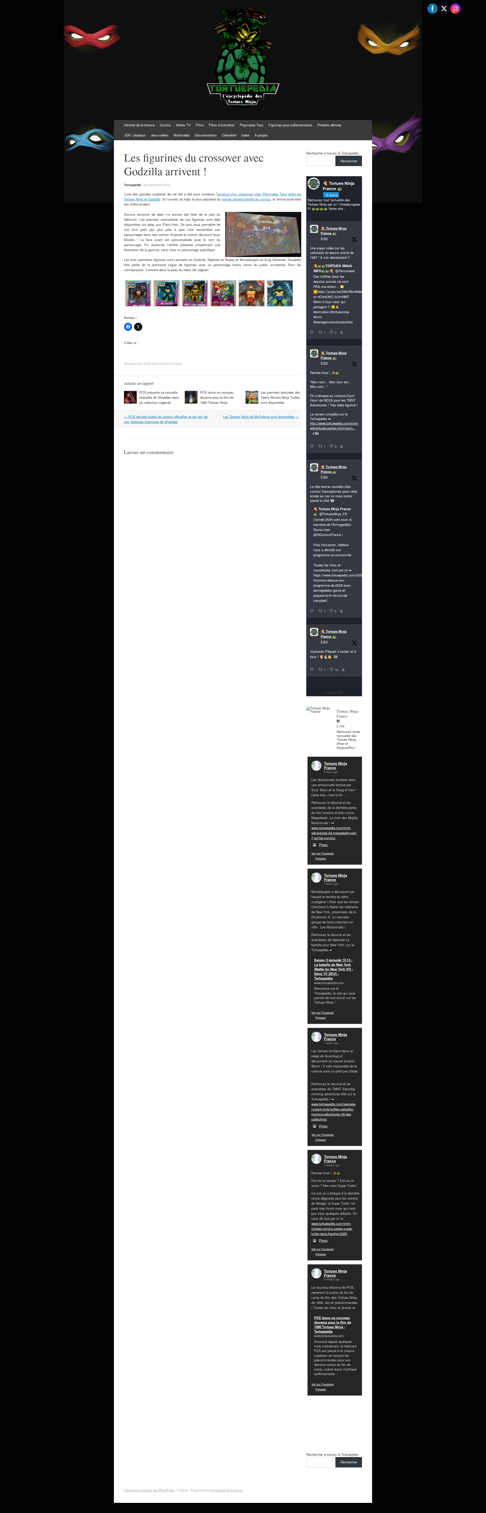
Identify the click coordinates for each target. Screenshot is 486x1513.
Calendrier (229, 135)
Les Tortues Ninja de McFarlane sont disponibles (261, 416)
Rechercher (348, 160)
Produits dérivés (329, 125)
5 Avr (324, 238)
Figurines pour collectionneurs (290, 125)
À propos (261, 135)
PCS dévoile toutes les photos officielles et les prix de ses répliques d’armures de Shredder (166, 419)
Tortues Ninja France (335, 765)
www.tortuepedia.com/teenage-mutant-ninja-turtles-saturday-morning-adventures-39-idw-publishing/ (333, 1112)
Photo (323, 844)
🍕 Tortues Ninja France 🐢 (334, 231)
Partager (320, 858)
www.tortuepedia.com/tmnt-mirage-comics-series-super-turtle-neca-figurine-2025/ (332, 1228)
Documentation (206, 135)
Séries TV (183, 125)
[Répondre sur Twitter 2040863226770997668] (313, 446)
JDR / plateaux (135, 135)
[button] (138, 294)
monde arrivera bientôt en (246, 199)
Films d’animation (222, 125)
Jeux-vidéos (160, 135)
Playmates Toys (252, 125)
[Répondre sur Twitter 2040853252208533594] (313, 611)
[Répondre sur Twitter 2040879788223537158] (313, 332)
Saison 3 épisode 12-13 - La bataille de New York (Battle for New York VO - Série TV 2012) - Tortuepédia (333, 969)
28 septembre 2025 (156, 185)
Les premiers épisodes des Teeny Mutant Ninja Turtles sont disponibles (280, 397)
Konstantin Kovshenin (226, 1490)
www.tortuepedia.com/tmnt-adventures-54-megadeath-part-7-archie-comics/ (334, 832)
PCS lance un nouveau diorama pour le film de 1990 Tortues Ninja (217, 397)
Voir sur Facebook (322, 853)
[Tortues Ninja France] (319, 709)
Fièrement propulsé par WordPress (149, 1490)
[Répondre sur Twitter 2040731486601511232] (313, 670)
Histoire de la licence (139, 125)
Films (200, 125)
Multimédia (182, 135)
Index (245, 135)
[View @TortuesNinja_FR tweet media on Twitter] (336, 657)
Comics (165, 125)
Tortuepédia (132, 185)
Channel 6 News (170, 363)
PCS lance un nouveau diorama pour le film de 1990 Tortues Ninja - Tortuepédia (332, 1324)
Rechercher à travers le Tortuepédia (332, 153)
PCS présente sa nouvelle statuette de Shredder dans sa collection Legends (159, 397)
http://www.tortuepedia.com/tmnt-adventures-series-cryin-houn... (334, 425)
